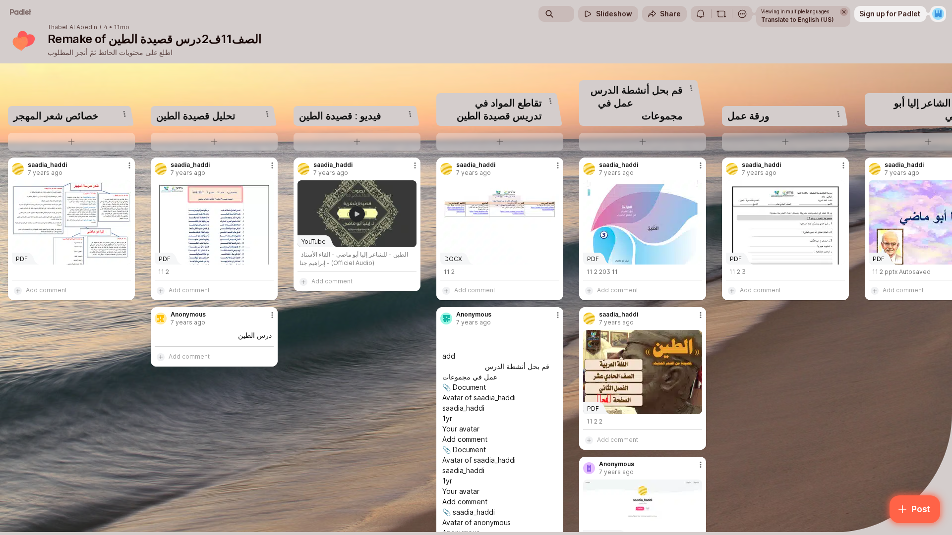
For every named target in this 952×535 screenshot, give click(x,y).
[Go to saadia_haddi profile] (18, 169)
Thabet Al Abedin (72, 27)
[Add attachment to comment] (18, 290)
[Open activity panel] (701, 14)
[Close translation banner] (844, 12)
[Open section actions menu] (124, 114)
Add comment (46, 290)
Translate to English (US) (797, 19)
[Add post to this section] (71, 142)
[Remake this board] (721, 14)
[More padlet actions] (742, 14)
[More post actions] (129, 165)
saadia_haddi (47, 164)
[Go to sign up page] (938, 14)
